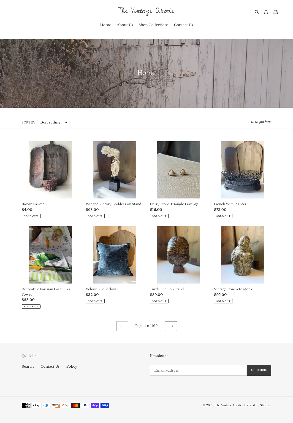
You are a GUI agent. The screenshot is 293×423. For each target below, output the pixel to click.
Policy (71, 366)
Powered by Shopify (257, 405)
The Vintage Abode (228, 405)
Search (28, 366)
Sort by (28, 122)
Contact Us (50, 366)
